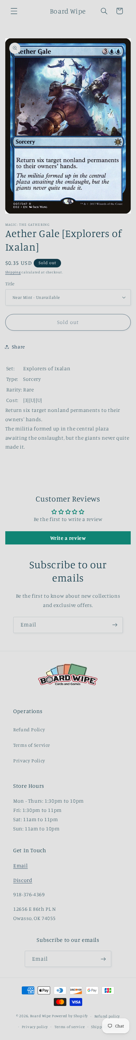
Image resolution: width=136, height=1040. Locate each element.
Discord (22, 880)
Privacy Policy (29, 760)
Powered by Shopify (70, 1016)
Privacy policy (35, 1026)
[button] (13, 11)
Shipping (13, 272)
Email (20, 865)
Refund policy (107, 1016)
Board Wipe (40, 1016)
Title (10, 283)
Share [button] (18, 346)
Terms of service (69, 1026)
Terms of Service (31, 745)
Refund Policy (29, 729)
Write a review (68, 538)
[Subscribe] (114, 625)
